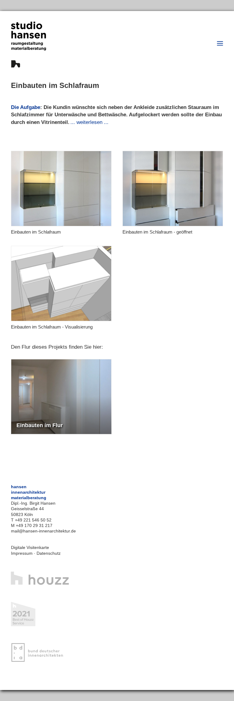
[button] (220, 43)
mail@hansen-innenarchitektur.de (43, 530)
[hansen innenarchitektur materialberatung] (28, 44)
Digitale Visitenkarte (30, 547)
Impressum (22, 553)
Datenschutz (49, 553)
